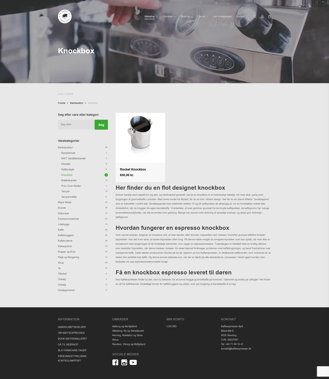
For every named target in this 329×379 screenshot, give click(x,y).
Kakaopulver (65, 246)
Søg (101, 125)
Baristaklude (68, 153)
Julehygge (63, 224)
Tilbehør (62, 273)
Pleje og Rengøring (68, 257)
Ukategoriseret (66, 290)
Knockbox (67, 175)
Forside (61, 103)
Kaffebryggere (66, 235)
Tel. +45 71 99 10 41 (232, 344)
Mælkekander (69, 180)
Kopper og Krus (66, 251)
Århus (115, 339)
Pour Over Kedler (71, 186)
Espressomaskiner (68, 219)
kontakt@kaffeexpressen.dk (236, 348)
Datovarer (63, 213)
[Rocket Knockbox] (140, 137)
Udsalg (62, 279)
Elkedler (65, 164)
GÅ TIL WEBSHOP (68, 344)
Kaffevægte (67, 169)
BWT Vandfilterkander (73, 158)
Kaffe (61, 230)
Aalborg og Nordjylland (124, 326)
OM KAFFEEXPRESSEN (71, 333)
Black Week (64, 202)
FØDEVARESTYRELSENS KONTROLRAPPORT (72, 358)
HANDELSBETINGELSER (72, 327)
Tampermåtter (69, 197)
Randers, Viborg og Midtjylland (128, 344)
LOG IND (171, 326)
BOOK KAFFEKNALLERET (72, 338)
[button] (134, 178)
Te (59, 268)
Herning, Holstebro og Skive (127, 335)
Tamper (65, 191)
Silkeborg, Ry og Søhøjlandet (128, 331)
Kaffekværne (65, 240)
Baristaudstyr (76, 103)
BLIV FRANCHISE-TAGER (72, 350)
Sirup (61, 262)
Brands (62, 208)
